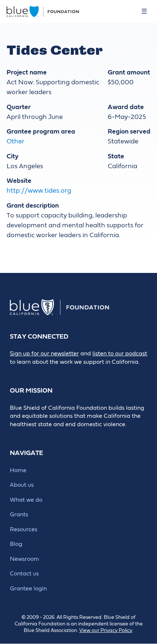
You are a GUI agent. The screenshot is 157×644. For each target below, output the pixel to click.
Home (18, 470)
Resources (23, 529)
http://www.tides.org (39, 190)
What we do (26, 500)
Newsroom (24, 559)
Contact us (24, 573)
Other (15, 141)
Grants (19, 514)
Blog (16, 544)
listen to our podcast (119, 353)
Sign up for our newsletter (44, 353)
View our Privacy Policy (105, 630)
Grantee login (28, 588)
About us (22, 485)
